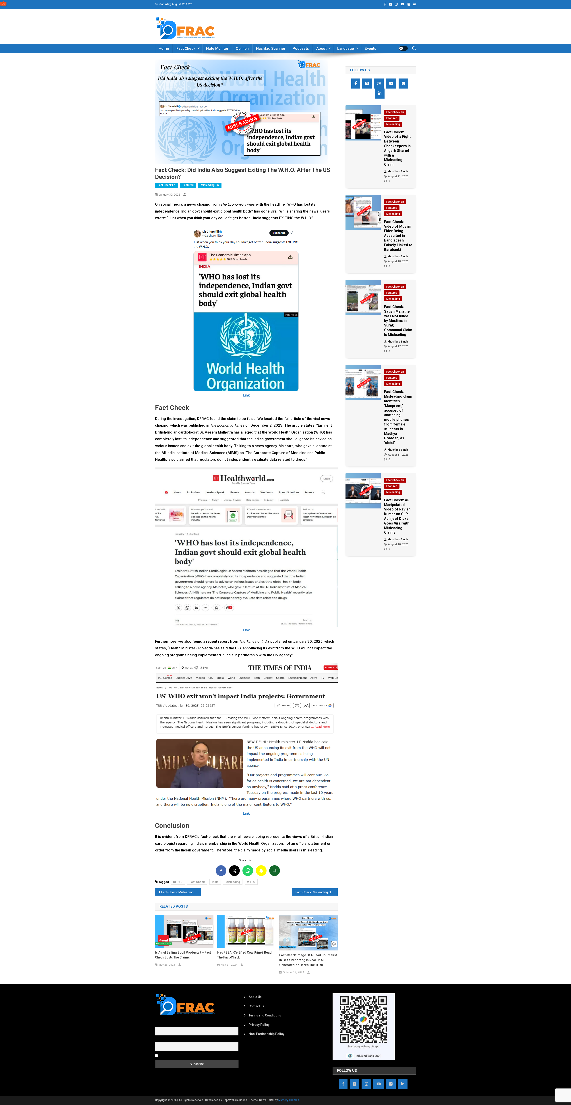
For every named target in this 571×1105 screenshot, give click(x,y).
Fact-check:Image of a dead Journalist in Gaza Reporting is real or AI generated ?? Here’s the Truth (308, 960)
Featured (188, 185)
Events (370, 48)
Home (164, 48)
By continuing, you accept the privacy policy (190, 1055)
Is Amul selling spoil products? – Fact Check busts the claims (183, 955)
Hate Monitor (217, 48)
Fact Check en (166, 185)
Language (345, 48)
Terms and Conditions (265, 1015)
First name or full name (171, 1024)
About (321, 48)
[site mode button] (403, 48)
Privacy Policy (259, 1025)
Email (159, 1039)
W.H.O (251, 882)
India (215, 882)
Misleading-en (210, 185)
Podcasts (301, 48)
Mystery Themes (288, 1100)
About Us (255, 997)
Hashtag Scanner (270, 48)
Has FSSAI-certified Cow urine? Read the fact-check (244, 955)
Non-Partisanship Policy (266, 1034)
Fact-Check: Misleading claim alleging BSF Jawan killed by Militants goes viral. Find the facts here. (181, 892)
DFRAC (177, 882)
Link (246, 395)
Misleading (233, 882)
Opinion (242, 48)
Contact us (256, 1006)
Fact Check (185, 48)
